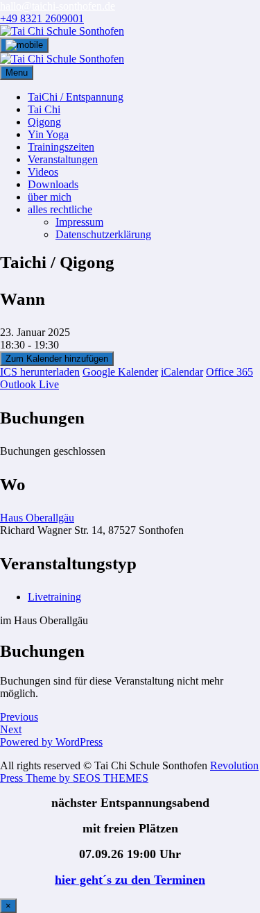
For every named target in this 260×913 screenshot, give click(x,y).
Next (10, 729)
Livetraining (54, 597)
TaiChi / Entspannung (75, 97)
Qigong (44, 122)
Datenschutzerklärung (103, 234)
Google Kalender (120, 372)
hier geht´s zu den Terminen (130, 880)
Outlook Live (29, 384)
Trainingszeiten (61, 147)
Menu (17, 72)
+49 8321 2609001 (42, 18)
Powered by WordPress (51, 742)
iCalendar (182, 372)
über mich (49, 197)
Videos (43, 172)
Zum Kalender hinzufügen (57, 358)
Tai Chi (44, 109)
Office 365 (229, 372)
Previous (19, 717)
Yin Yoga (48, 134)
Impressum (79, 222)
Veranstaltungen (63, 159)
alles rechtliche (60, 209)
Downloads (53, 184)
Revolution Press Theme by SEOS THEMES (129, 772)
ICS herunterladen (40, 372)
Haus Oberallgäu (37, 517)
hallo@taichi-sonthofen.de (57, 6)
